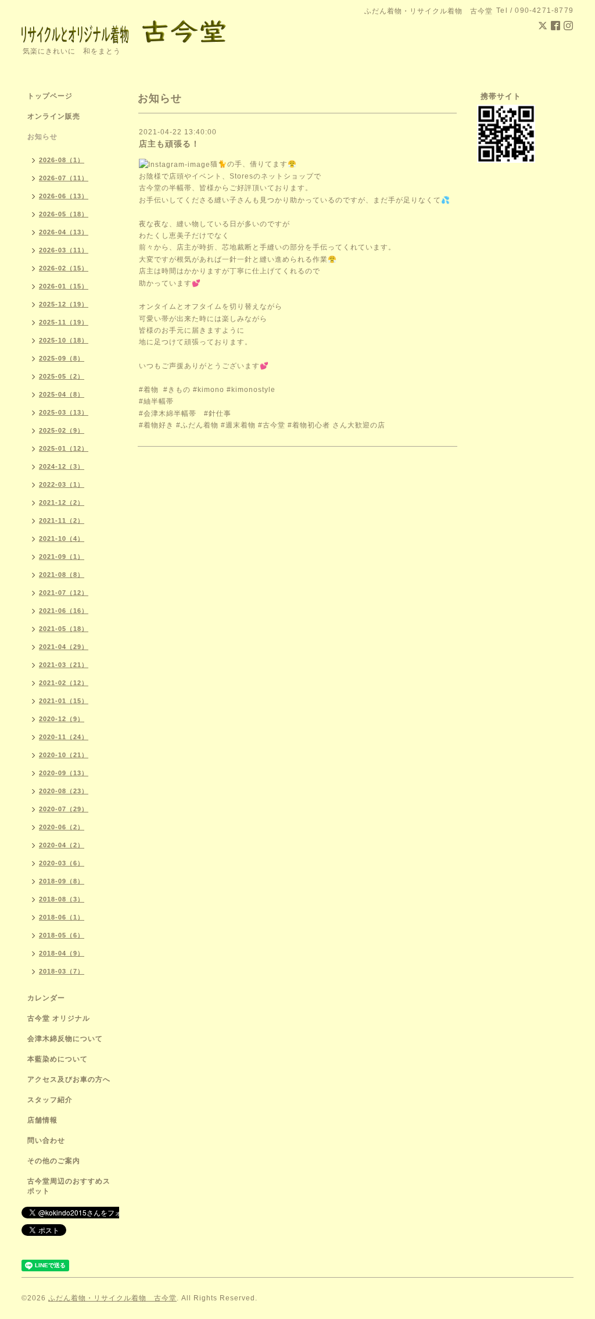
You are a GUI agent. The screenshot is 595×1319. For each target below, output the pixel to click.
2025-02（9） (61, 430)
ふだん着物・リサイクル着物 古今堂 (112, 1298)
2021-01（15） (63, 700)
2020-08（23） (63, 790)
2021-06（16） (63, 610)
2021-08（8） (61, 574)
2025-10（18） (63, 340)
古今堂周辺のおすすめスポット (68, 1186)
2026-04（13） (63, 232)
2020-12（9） (61, 718)
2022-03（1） (61, 484)
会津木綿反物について (65, 1039)
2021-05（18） (63, 628)
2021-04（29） (63, 646)
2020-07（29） (63, 808)
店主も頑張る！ (169, 143)
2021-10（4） (61, 538)
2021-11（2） (61, 520)
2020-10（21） (63, 754)
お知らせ (42, 137)
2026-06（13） (63, 195)
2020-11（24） (63, 736)
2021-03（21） (63, 664)
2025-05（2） (61, 376)
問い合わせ (46, 1140)
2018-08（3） (61, 899)
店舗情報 (42, 1120)
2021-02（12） (63, 682)
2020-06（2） (61, 827)
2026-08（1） (61, 159)
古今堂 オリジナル (58, 1018)
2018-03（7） (61, 971)
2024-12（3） (61, 466)
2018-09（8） (61, 881)
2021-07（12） (63, 592)
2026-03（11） (63, 250)
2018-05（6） (61, 935)
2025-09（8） (61, 358)
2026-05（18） (63, 214)
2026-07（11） (63, 177)
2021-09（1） (61, 556)
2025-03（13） (63, 412)
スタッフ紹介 (50, 1100)
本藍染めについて (57, 1059)
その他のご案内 (53, 1161)
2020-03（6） (61, 863)
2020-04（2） (61, 845)
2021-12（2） (61, 502)
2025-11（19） (63, 322)
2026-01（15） (63, 286)
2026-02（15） (63, 268)
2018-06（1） (61, 917)
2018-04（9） (61, 953)
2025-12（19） (63, 304)
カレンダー (46, 998)
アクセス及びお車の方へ (68, 1079)
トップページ (50, 96)
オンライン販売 (53, 116)
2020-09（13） (63, 772)
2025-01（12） (63, 448)
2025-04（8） (61, 394)
